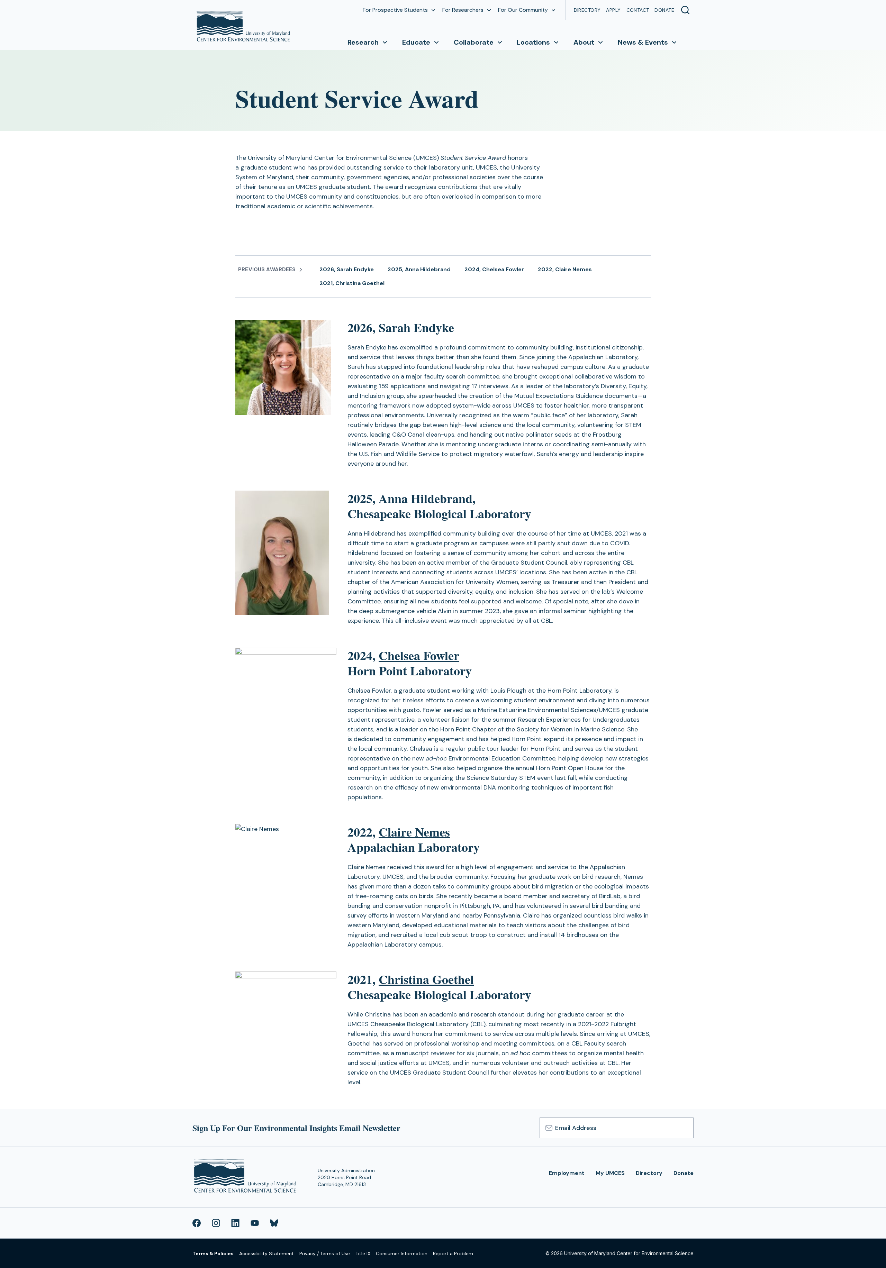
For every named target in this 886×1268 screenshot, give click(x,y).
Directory (587, 10)
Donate (664, 10)
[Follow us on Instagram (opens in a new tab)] (216, 1223)
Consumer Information (401, 1253)
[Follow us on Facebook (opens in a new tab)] (196, 1223)
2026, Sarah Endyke (346, 269)
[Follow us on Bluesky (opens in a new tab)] (274, 1223)
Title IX (362, 1253)
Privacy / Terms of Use (324, 1253)
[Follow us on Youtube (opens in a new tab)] (255, 1223)
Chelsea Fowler (419, 655)
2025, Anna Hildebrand (419, 269)
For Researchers (462, 9)
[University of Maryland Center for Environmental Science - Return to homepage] (246, 1177)
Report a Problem (453, 1253)
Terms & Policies (213, 1253)
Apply (613, 10)
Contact (637, 10)
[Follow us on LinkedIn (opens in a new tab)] (235, 1223)
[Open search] (685, 10)
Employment (567, 1173)
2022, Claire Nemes (565, 269)
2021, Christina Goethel (352, 283)
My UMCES (610, 1173)
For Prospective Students (395, 9)
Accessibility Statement (266, 1253)
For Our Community (523, 9)
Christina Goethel (426, 979)
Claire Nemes (414, 832)
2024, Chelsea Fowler (494, 269)
